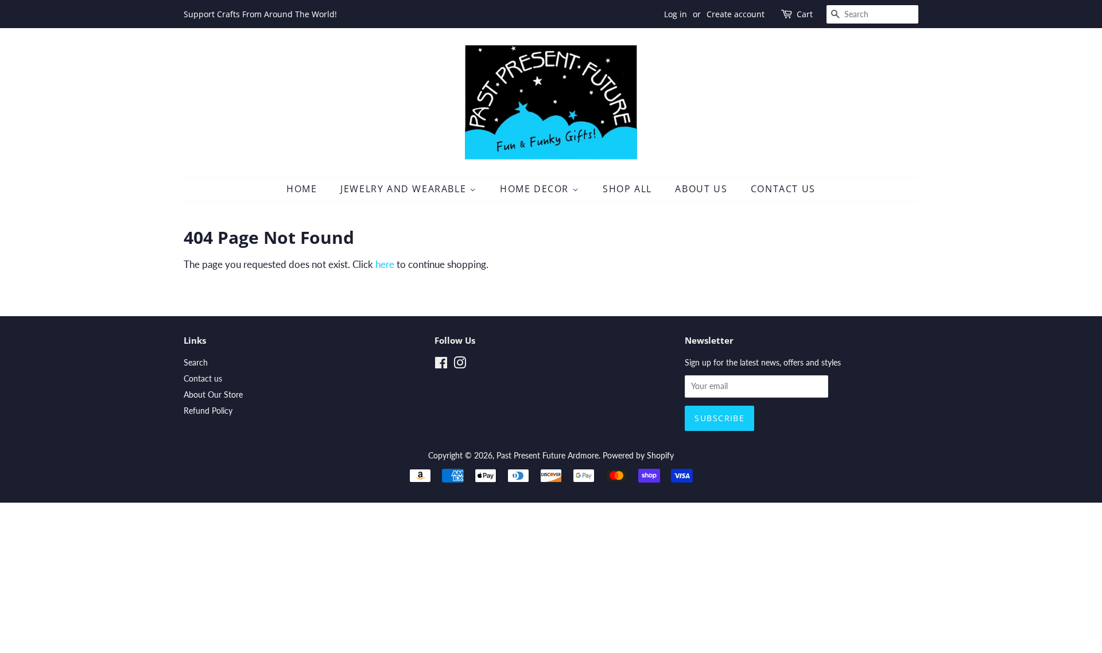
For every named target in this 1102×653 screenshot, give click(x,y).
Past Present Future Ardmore (547, 455)
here (384, 264)
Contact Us (783, 188)
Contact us (203, 378)
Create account (736, 14)
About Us (701, 188)
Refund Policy (208, 410)
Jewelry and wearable (404, 188)
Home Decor (536, 188)
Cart (805, 14)
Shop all (627, 188)
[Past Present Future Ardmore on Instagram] (459, 365)
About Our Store (213, 394)
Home (301, 188)
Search (196, 362)
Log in (675, 14)
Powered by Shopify (638, 455)
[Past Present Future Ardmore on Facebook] (441, 365)
